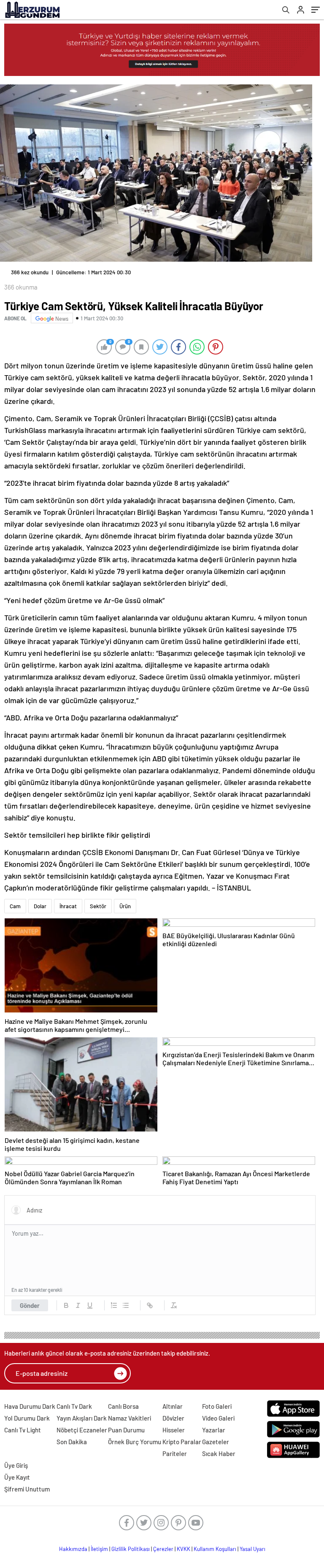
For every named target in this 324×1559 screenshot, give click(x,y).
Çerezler (163, 1548)
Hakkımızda (73, 1548)
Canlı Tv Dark (74, 1406)
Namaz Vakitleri (129, 1418)
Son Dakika (72, 1441)
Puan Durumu (126, 1430)
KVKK (183, 1548)
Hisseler (173, 1430)
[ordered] (114, 1305)
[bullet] (126, 1305)
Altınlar (172, 1406)
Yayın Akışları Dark (82, 1418)
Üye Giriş (16, 1465)
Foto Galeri (217, 1406)
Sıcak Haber (218, 1453)
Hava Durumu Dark (29, 1406)
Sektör (98, 906)
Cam (15, 906)
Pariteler (174, 1453)
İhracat (68, 906)
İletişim (99, 1548)
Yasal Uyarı (252, 1548)
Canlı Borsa (123, 1406)
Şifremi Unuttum (27, 1489)
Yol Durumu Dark (27, 1418)
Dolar (40, 906)
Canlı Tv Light (22, 1430)
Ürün (125, 906)
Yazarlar (213, 1430)
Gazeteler (215, 1441)
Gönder (30, 1305)
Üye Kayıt (17, 1477)
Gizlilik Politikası (130, 1548)
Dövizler (173, 1418)
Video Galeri (218, 1418)
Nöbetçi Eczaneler (82, 1430)
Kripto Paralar (181, 1441)
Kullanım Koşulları (215, 1548)
